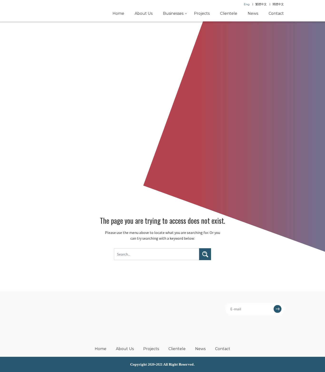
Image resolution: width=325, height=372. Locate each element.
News (253, 13)
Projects (202, 13)
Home (118, 13)
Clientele (228, 13)
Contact (276, 13)
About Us (144, 13)
